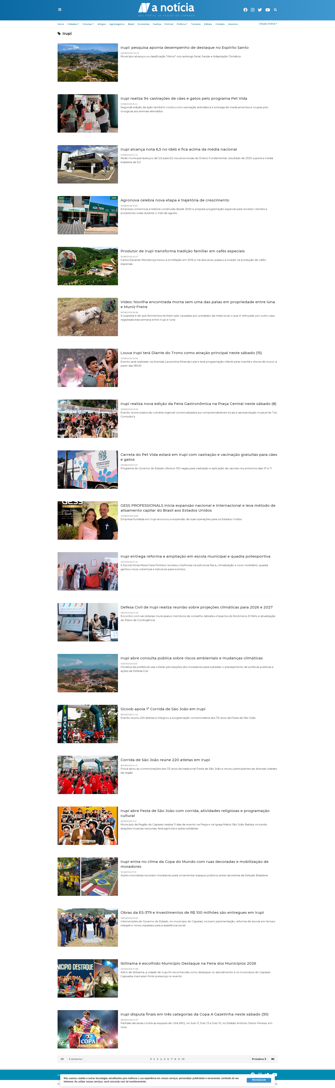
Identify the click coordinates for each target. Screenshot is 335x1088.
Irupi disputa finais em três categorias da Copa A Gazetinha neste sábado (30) (195, 1014)
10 (183, 1059)
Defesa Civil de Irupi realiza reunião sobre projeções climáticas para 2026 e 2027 (197, 607)
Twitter (260, 9)
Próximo (258, 1059)
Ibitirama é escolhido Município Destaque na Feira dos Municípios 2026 (188, 963)
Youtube (268, 9)
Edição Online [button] (267, 23)
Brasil (131, 24)
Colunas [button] (87, 24)
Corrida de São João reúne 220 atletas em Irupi (165, 760)
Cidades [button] (72, 24)
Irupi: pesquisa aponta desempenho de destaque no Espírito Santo (185, 47)
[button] (59, 9)
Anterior (77, 1059)
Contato (220, 24)
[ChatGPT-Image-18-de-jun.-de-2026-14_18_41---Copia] (88, 724)
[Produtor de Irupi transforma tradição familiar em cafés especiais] (88, 266)
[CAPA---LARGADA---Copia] (88, 775)
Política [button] (181, 24)
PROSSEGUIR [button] (259, 1080)
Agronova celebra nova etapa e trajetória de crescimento (175, 200)
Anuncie (233, 24)
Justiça (157, 24)
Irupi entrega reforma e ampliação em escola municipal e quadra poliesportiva (195, 556)
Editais (208, 24)
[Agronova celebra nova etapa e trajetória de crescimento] (88, 215)
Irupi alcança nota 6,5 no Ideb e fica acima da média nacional (179, 149)
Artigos (102, 24)
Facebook (245, 9)
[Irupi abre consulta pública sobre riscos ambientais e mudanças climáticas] (88, 673)
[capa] (88, 876)
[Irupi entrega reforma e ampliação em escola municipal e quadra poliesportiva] (88, 571)
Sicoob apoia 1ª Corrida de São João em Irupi (163, 709)
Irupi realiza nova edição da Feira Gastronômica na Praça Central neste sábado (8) (198, 403)
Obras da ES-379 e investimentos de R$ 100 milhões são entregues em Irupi (192, 912)
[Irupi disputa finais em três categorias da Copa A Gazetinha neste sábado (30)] (88, 1029)
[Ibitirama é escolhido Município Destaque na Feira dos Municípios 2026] (88, 978)
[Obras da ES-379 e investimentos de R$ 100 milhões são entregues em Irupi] (88, 927)
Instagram (252, 9)
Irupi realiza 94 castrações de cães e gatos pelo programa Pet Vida (184, 98)
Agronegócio (117, 24)
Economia (143, 24)
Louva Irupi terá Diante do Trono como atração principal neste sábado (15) (191, 353)
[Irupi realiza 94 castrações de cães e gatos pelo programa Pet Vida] (88, 113)
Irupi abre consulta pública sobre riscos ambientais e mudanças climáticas (192, 658)
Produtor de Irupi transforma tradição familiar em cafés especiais (183, 251)
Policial (169, 24)
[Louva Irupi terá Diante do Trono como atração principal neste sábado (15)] (88, 368)
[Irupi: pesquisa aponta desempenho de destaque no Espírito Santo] (88, 62)
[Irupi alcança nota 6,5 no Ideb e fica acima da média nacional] (88, 164)
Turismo (196, 24)
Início (61, 24)
